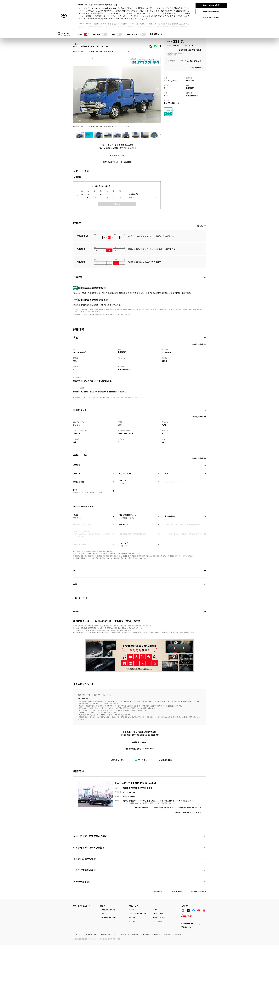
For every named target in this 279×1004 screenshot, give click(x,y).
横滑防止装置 (78, 481)
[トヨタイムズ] (186, 915)
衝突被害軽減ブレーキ (128, 516)
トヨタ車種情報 (157, 892)
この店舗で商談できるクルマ (162, 807)
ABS (166, 473)
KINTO (155, 910)
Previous (76, 89)
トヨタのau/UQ (157, 921)
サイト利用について (91, 934)
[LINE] (183, 910)
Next (157, 89)
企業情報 (167, 934)
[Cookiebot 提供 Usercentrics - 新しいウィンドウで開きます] (63, 34)
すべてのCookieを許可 (211, 5)
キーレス (123, 481)
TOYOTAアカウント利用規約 (129, 934)
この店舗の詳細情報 (141, 807)
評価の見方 (200, 226)
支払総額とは (196, 67)
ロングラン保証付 (170, 103)
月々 (193, 61)
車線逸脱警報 (170, 516)
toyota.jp (96, 8)
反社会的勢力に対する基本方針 (151, 934)
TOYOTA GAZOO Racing (108, 917)
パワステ (77, 473)
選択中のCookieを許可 (211, 11)
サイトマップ (77, 934)
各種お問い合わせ (117, 155)
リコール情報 (177, 934)
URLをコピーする (117, 760)
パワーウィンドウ (126, 473)
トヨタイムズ (104, 913)
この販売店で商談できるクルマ (188, 807)
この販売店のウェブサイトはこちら (186, 812)
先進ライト (123, 524)
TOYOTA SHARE (158, 913)
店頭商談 (77, 177)
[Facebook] (193, 910)
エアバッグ (124, 544)
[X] (188, 910)
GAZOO (131, 910)
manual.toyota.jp (109, 8)
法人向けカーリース (159, 917)
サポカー (77, 516)
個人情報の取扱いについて (109, 934)
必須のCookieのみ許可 (211, 17)
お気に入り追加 (166, 760)
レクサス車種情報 (176, 892)
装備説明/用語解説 (198, 344)
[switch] (104, 34)
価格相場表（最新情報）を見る (190, 50)
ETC (87, 491)
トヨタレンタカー (134, 921)
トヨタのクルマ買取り (197, 892)
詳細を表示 (154, 34)
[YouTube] (199, 910)
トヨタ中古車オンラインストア (138, 913)
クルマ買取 (132, 917)
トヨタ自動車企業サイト (107, 910)
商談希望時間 (134, 194)
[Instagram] (204, 910)
